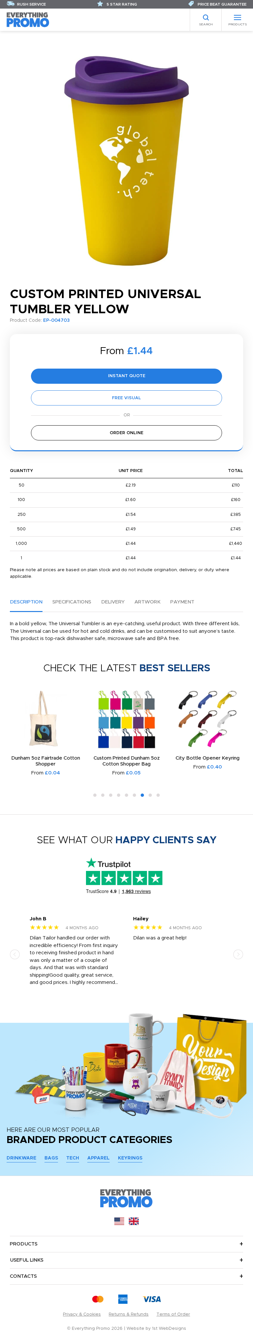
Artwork (147, 602)
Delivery (113, 602)
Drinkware (21, 1158)
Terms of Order (173, 1314)
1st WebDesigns (169, 1328)
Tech (72, 1158)
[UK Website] (134, 1223)
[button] (95, 795)
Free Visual (126, 398)
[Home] (28, 19)
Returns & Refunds (129, 1314)
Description (26, 602)
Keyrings (130, 1158)
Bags (51, 1158)
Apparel (98, 1158)
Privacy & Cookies (82, 1314)
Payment (182, 602)
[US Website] (119, 1223)
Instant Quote (126, 376)
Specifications (71, 602)
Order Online (126, 433)
